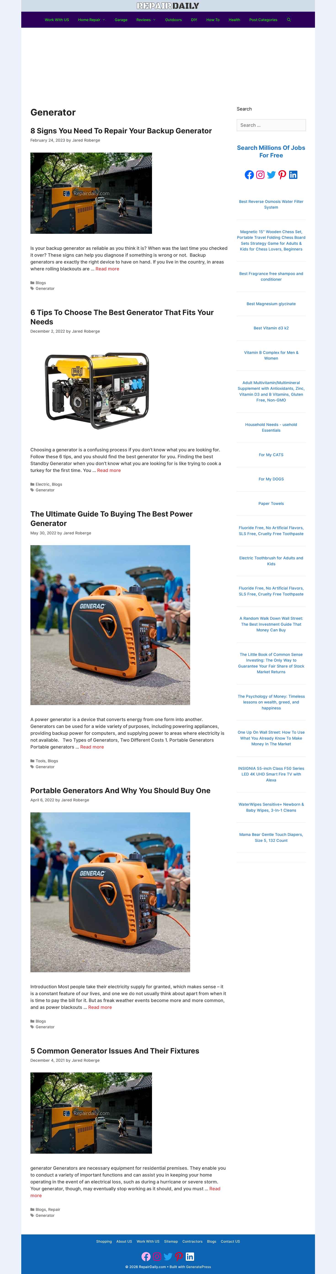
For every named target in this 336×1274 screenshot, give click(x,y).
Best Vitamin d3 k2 (271, 328)
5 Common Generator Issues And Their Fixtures (114, 1050)
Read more (107, 269)
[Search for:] (271, 125)
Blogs (41, 282)
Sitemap (171, 1241)
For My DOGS (271, 479)
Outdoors (173, 19)
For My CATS (271, 454)
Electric (43, 484)
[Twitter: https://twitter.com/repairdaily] (271, 174)
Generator (45, 288)
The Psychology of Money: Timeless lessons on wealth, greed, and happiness (271, 702)
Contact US (230, 1241)
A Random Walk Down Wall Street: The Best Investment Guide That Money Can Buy (271, 624)
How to (213, 19)
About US (124, 1241)
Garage (121, 19)
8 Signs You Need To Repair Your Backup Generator (121, 130)
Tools (40, 761)
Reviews (143, 19)
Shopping (104, 1241)
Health (234, 19)
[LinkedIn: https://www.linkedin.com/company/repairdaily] (293, 174)
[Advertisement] (168, 62)
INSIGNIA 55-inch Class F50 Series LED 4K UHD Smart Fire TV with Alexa (271, 774)
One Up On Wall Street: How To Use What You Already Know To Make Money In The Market (271, 738)
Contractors (192, 1241)
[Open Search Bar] (289, 20)
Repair (54, 1209)
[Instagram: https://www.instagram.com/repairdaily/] (260, 174)
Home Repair (89, 19)
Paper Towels (271, 503)
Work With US (57, 19)
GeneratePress (198, 1267)
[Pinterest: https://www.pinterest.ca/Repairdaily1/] (282, 174)
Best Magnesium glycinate (271, 304)
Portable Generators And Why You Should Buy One (120, 790)
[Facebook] (249, 174)
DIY (194, 19)
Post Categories (263, 19)
